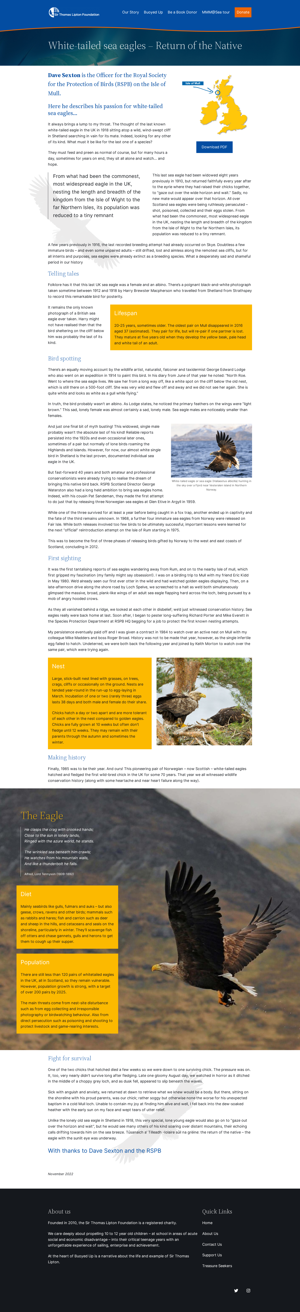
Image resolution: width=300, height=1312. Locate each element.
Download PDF (214, 147)
